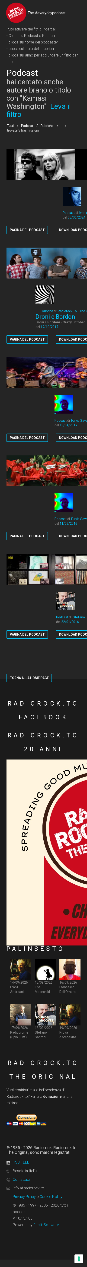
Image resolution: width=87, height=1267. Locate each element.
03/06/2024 (76, 217)
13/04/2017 (68, 425)
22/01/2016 (70, 622)
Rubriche (47, 126)
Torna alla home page (29, 678)
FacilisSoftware (46, 1225)
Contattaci (21, 1179)
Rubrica (47, 311)
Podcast (27, 126)
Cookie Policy (51, 1196)
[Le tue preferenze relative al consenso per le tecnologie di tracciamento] (78, 1258)
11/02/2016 (68, 523)
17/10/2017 (49, 327)
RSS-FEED (21, 1162)
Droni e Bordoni (56, 316)
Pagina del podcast (27, 230)
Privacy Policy (24, 1196)
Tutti (10, 126)
